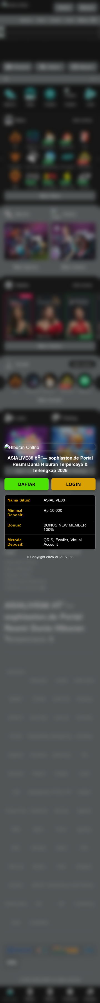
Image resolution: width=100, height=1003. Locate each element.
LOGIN (73, 484)
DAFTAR (26, 484)
